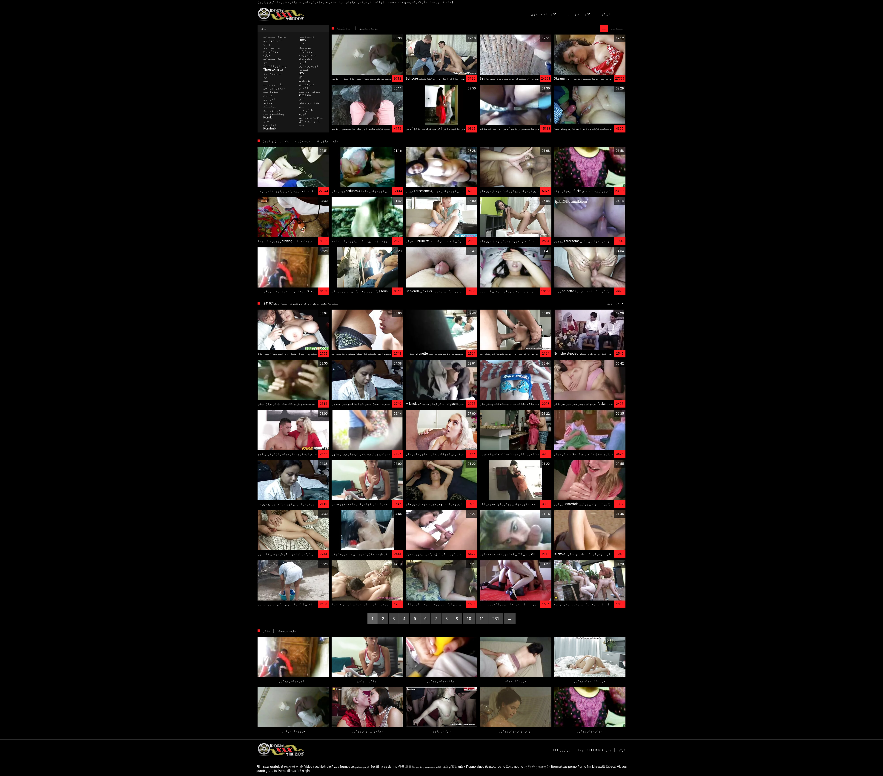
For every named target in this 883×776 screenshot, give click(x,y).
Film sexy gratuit (268, 766)
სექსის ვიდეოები (537, 766)
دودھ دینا (307, 36)
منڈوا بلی (271, 91)
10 (469, 618)
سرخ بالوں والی (311, 117)
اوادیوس (269, 124)
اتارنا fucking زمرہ (594, 750)
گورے (303, 113)
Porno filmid (586, 766)
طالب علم (306, 110)
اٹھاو (303, 88)
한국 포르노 (406, 766)
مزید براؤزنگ (327, 141)
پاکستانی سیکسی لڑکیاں (363, 2)
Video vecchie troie (317, 766)
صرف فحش (305, 47)
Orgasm (305, 95)
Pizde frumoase (342, 766)
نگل (302, 77)
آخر (266, 62)
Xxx (301, 73)
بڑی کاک (305, 80)
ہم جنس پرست (308, 55)
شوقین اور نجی (274, 88)
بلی (266, 80)
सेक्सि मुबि (303, 771)
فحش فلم (390, 2)
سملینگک (269, 106)
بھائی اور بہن (310, 91)
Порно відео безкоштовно (485, 766)
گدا (302, 44)
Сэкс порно (514, 766)
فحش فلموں (307, 84)
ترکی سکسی (310, 2)
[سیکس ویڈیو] (281, 14)
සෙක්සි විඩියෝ (605, 766)
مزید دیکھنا (286, 630)
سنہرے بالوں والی (272, 42)
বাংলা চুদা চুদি (296, 766)
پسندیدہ (616, 28)
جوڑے (267, 55)
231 (495, 618)
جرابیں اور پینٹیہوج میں (273, 111)
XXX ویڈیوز (562, 750)
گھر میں (269, 99)
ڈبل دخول (306, 58)
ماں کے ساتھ (272, 58)
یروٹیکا (305, 51)
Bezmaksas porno (564, 766)
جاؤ (266, 121)
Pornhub (269, 128)
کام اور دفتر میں (309, 104)
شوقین (267, 95)
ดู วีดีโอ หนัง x (457, 766)
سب (604, 28)
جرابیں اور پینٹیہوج (272, 49)
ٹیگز (621, 750)
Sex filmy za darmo (383, 766)
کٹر (302, 99)
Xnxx (302, 40)
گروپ (303, 62)
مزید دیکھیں (368, 28)
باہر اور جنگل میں (310, 122)
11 (481, 618)
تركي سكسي (362, 766)
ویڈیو (267, 102)
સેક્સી (285, 766)
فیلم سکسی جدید (332, 2)
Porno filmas (287, 771)
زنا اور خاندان (275, 66)
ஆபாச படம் (440, 766)
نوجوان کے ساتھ (275, 36)
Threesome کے (273, 69)
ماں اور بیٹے (273, 84)
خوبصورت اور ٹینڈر (308, 67)
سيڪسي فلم (405, 2)
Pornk (267, 117)
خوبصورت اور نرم (272, 75)
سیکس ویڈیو (424, 766)
